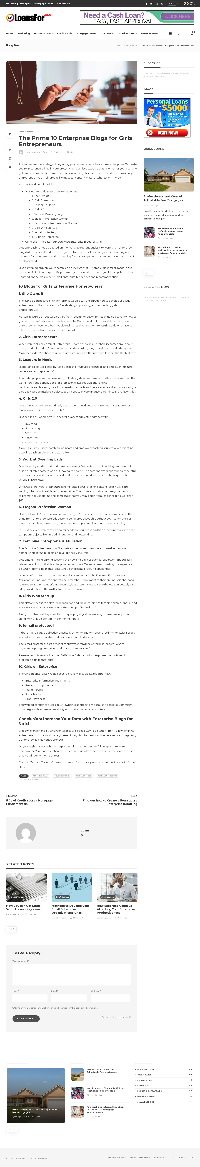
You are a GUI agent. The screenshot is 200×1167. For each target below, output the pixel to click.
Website (96, 991)
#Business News (62, 776)
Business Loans (43, 33)
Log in (172, 3)
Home (9, 33)
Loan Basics (107, 33)
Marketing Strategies (18, 3)
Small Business (128, 33)
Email (54, 991)
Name (15, 991)
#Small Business (83, 776)
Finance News (149, 33)
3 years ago (153, 205)
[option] (26, 895)
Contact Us (63, 3)
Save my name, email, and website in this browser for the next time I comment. (56, 1008)
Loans (27, 152)
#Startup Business (29, 780)
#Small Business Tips (107, 776)
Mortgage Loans (43, 3)
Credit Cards (64, 33)
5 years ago (35, 152)
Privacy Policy (164, 1157)
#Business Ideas (40, 776)
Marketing (24, 33)
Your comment (20, 961)
